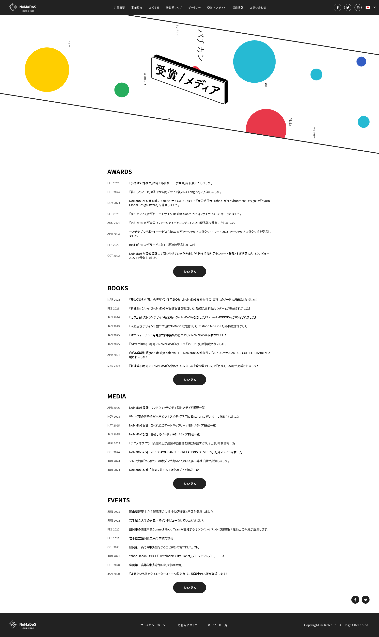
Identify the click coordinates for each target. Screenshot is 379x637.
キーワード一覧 (217, 625)
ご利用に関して (188, 625)
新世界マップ (174, 7)
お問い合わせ (258, 7)
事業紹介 (137, 7)
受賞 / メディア (216, 7)
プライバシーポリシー (155, 625)
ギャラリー (194, 7)
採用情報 (238, 7)
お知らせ (154, 7)
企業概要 (119, 7)
